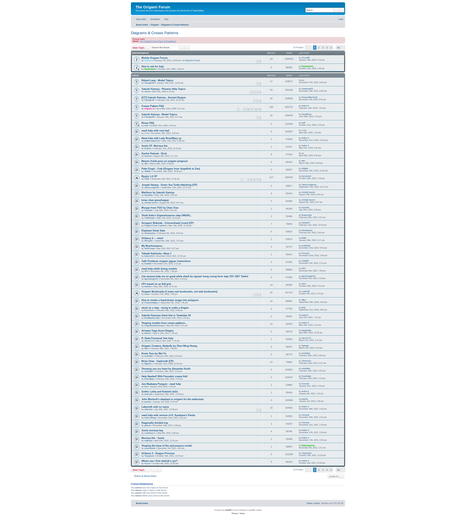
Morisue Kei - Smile (152, 438)
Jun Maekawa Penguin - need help (161, 384)
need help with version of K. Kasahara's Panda (168, 415)
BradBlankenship (152, 318)
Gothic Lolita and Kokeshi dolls (159, 391)
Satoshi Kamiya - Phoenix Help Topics (163, 89)
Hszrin (147, 463)
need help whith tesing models (159, 268)
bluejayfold (306, 330)
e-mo (146, 133)
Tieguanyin (149, 456)
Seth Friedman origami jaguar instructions (166, 261)
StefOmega (149, 248)
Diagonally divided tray (154, 422)
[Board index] (138, 3)
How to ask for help (152, 66)
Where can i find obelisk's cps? (159, 461)
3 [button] (323, 47)
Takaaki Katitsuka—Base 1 (156, 253)
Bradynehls (307, 215)
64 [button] (338, 47)
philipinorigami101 (152, 141)
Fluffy (146, 179)
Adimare (148, 286)
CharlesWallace (151, 303)
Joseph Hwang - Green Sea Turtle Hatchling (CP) (169, 184)
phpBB (228, 510)
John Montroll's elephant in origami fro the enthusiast (172, 399)
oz (303, 153)
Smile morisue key (152, 430)
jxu (303, 80)
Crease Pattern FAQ (152, 106)
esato (146, 294)
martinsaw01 (307, 89)
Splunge (305, 345)
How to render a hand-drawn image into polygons (170, 300)
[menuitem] (153, 19)
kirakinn (147, 148)
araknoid (148, 394)
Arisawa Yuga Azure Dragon (157, 330)
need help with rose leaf (155, 130)
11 (252, 109)
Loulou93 (306, 291)
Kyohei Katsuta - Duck (154, 153)
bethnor (305, 315)
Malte (304, 238)
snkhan (148, 60)
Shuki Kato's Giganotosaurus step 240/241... (166, 215)
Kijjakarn (148, 364)
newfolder (148, 356)
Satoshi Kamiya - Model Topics (159, 114)
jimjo (303, 307)
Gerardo (305, 207)
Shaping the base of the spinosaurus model (166, 445)
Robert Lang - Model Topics (157, 80)
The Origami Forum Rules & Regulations (158, 41)
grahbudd (306, 245)
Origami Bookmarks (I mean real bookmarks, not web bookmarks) (179, 291)
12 (256, 109)
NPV (146, 271)
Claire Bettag (150, 418)
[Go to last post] (311, 58)
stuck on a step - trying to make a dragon (165, 307)
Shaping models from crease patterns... (164, 323)
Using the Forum (192, 60)
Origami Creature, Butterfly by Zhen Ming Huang (169, 345)
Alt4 (146, 163)
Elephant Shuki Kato (153, 230)
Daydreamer (150, 69)
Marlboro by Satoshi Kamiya (157, 192)
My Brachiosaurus (151, 245)
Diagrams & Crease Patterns (154, 33)
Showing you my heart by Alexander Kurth (165, 368)
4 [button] (327, 47)
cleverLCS (149, 341)
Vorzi (304, 284)
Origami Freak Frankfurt (155, 225)
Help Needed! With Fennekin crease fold (164, 376)
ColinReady (149, 218)
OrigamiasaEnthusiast (154, 325)
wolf (146, 125)
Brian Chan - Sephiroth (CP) (157, 361)
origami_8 (149, 108)
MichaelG (148, 241)
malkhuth (148, 440)
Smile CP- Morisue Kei (154, 145)
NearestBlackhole (310, 97)
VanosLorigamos (151, 187)
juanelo (147, 402)
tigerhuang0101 (151, 279)
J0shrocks (306, 361)
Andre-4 (305, 106)
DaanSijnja (149, 379)
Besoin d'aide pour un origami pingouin (164, 161)
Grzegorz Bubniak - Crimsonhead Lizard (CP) (167, 223)
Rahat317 (306, 223)
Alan (146, 348)
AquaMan (148, 195)
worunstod (306, 176)
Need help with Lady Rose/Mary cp (161, 138)
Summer (148, 156)
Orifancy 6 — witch (152, 238)
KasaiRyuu (306, 114)
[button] (308, 48)
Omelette (148, 210)
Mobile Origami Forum (154, 58)
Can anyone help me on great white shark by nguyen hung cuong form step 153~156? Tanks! (194, 276)
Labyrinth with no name (155, 406)
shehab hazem (308, 192)
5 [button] (331, 47)
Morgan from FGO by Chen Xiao (159, 207)
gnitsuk (147, 425)
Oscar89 (306, 58)
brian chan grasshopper (155, 200)
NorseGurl (149, 310)
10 (248, 109)
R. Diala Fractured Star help (157, 338)
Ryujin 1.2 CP (149, 176)
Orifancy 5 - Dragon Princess (158, 453)
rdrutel (147, 91)
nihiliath (147, 171)
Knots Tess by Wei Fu (153, 353)
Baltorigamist (308, 445)
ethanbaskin (149, 233)
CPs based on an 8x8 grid (156, 284)
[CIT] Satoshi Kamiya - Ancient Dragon (163, 97)
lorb (146, 386)
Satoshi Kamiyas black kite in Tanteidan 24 (166, 315)
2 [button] (318, 47)
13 (260, 109)
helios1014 (149, 256)
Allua (304, 300)
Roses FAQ (147, 123)
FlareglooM (149, 83)
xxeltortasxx (149, 433)
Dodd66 (147, 263)
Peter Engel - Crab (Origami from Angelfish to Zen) (170, 168)
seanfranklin (149, 448)
